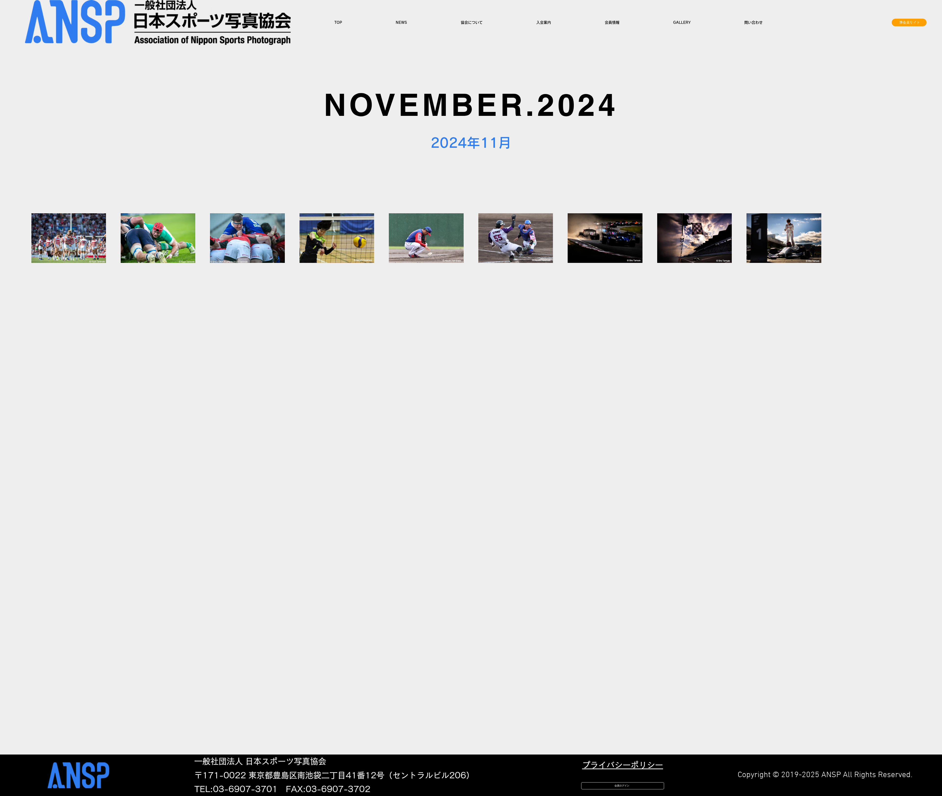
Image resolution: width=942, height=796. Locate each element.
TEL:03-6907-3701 (236, 789)
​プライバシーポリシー (622, 765)
